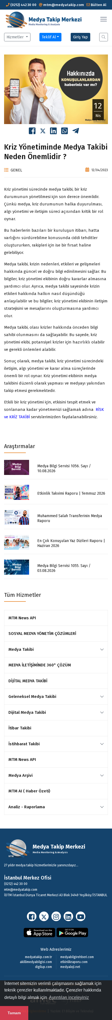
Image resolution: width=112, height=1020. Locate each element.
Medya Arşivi (20, 775)
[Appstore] (39, 932)
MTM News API (22, 617)
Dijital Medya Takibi (27, 712)
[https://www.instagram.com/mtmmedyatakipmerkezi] (56, 916)
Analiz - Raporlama (26, 806)
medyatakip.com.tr (38, 957)
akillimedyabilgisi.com (36, 962)
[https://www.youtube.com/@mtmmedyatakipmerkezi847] (80, 916)
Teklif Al (49, 37)
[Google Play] (72, 932)
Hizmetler (16, 37)
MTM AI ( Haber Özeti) (29, 791)
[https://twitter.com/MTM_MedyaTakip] (44, 916)
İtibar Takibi (19, 728)
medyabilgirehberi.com (77, 957)
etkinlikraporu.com (74, 962)
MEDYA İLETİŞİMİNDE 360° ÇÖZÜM (39, 665)
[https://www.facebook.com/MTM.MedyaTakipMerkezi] (31, 916)
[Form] (103, 37)
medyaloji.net (70, 967)
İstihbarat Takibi (24, 743)
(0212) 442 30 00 (23, 5)
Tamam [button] (14, 1013)
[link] (102, 649)
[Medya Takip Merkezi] (43, 20)
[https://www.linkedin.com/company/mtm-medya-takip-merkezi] (68, 916)
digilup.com (43, 967)
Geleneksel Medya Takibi (32, 696)
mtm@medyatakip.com (63, 5)
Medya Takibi (21, 649)
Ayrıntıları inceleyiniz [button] (69, 997)
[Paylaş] (32, 131)
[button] (96, 5)
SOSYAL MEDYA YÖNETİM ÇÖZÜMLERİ (42, 633)
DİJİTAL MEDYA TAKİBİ (27, 680)
